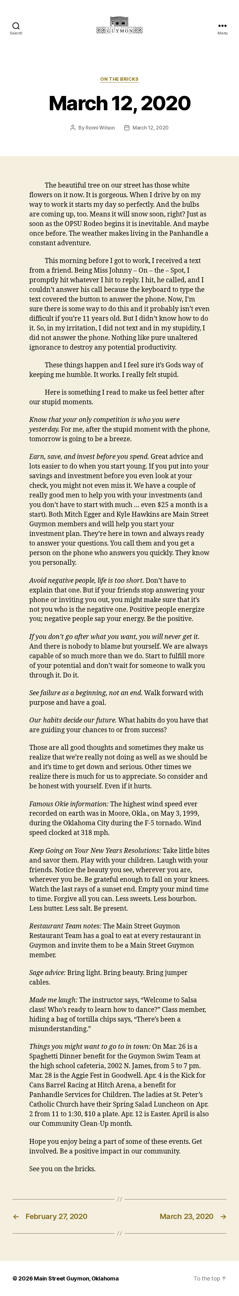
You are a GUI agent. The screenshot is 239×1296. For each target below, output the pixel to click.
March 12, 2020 (151, 128)
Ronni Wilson (100, 128)
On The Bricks (119, 79)
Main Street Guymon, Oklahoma (76, 1278)
